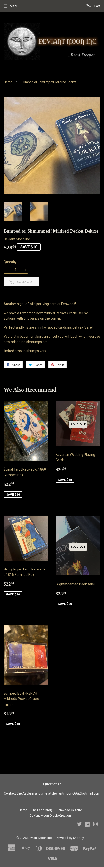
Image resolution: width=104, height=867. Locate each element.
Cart (96, 6)
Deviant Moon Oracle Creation (50, 815)
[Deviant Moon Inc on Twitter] (79, 825)
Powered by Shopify (70, 838)
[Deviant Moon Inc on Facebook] (87, 825)
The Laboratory (41, 810)
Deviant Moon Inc (39, 838)
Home (8, 82)
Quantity (10, 262)
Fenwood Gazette (69, 810)
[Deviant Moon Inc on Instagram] (95, 825)
